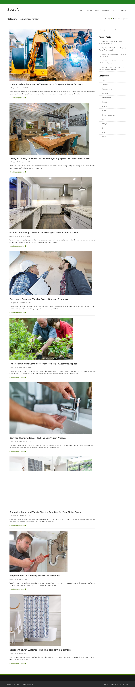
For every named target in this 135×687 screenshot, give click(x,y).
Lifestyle (104, 124)
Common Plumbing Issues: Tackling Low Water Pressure (38, 438)
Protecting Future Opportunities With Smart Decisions (111, 62)
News (81, 10)
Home (107, 19)
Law (97, 10)
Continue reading (16, 98)
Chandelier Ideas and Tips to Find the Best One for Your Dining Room (45, 512)
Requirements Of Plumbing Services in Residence (34, 575)
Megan (13, 88)
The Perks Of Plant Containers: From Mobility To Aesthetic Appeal (43, 363)
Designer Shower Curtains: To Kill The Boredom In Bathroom (40, 649)
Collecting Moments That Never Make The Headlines (111, 42)
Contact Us (124, 684)
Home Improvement (108, 115)
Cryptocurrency (107, 89)
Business (105, 10)
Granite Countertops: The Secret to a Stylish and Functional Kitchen (44, 232)
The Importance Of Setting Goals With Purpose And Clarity (111, 68)
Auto (114, 10)
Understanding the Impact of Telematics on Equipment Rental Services (46, 84)
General (104, 106)
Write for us (114, 684)
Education (123, 10)
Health (104, 111)
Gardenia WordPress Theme (25, 684)
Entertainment (106, 98)
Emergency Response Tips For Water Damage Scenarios (38, 299)
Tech (103, 132)
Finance (104, 102)
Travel (89, 10)
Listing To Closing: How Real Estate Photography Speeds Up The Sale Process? (49, 158)
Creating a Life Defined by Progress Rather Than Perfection (112, 49)
